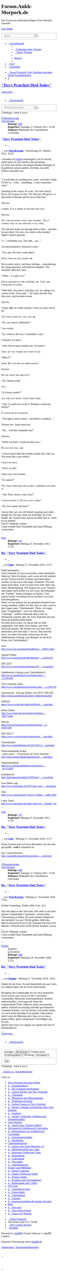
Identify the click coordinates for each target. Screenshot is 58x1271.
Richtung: (29, 1054)
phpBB (18, 1233)
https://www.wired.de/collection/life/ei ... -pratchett (27, 704)
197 (20, 540)
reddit (19, 159)
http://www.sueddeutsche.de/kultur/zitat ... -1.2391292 (28, 687)
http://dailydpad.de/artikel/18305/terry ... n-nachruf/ (27, 777)
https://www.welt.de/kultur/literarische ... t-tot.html (26, 736)
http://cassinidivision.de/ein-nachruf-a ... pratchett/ (26, 856)
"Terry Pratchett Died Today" (26, 85)
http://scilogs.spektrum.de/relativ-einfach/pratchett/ (26, 695)
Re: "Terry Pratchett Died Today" (23, 553)
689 (20, 124)
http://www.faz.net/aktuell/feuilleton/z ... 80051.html (27, 649)
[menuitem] (27, 49)
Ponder (5, 946)
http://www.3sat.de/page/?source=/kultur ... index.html (28, 794)
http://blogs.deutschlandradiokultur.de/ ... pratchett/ (27, 757)
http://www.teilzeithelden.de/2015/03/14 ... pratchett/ (28, 745)
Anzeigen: (9, 1051)
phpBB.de (36, 1241)
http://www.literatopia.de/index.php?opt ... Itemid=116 (28, 803)
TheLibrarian (8, 121)
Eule (3, 538)
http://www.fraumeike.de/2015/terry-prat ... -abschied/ (28, 786)
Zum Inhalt (7, 28)
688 (20, 954)
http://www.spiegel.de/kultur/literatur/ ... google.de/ (27, 657)
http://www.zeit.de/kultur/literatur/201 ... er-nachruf (27, 666)
